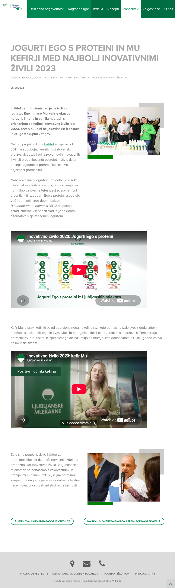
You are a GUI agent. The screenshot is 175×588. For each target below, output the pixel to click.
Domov (15, 77)
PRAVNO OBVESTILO (32, 573)
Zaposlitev (131, 9)
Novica (27, 77)
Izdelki (98, 9)
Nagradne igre (78, 9)
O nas (168, 9)
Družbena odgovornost (46, 9)
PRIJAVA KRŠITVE (145, 573)
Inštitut (49, 144)
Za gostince (151, 9)
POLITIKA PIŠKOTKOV (116, 573)
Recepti (113, 9)
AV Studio (116, 581)
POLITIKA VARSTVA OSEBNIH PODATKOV (74, 573)
